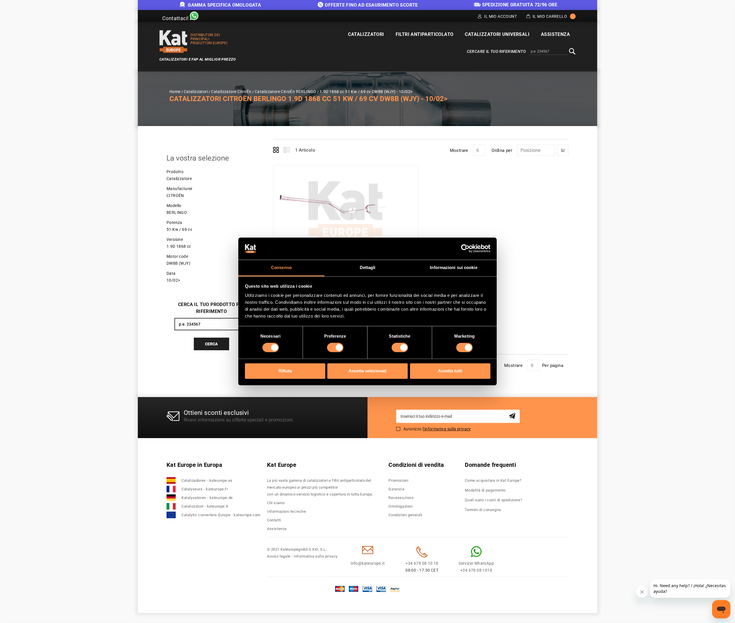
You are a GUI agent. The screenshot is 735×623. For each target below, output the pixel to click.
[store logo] (173, 41)
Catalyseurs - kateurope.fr (204, 489)
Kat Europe (281, 464)
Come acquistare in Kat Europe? (493, 480)
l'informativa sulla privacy (447, 429)
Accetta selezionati (367, 370)
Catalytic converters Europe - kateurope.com (220, 515)
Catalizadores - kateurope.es (207, 480)
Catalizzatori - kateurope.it (204, 506)
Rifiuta (285, 370)
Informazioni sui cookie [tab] (453, 267)
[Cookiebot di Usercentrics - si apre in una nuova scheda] (465, 248)
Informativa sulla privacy (316, 556)
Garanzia (396, 489)
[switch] (335, 347)
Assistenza (277, 529)
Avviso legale (279, 556)
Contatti (274, 520)
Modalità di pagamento (485, 490)
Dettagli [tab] (368, 267)
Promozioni (398, 480)
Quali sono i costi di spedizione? (493, 500)
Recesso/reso (400, 498)
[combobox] (549, 52)
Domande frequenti (490, 464)
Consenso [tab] (281, 267)
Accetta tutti (450, 370)
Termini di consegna (483, 510)
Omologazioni (400, 506)
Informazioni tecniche (286, 511)
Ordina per (502, 150)
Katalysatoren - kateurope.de (207, 498)
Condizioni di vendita (416, 464)
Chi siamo (276, 503)
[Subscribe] (513, 416)
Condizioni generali (405, 515)
